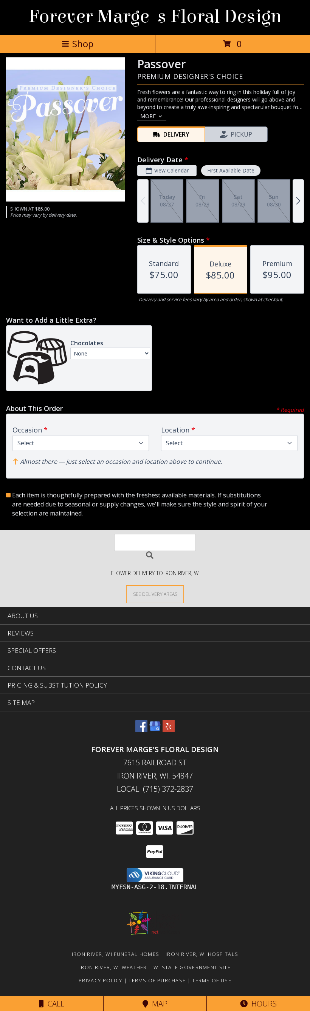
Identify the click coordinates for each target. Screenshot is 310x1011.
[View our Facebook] (141, 729)
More (148, 116)
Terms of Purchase (157, 980)
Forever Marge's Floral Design (155, 17)
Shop (82, 43)
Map (157, 1004)
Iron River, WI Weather (113, 967)
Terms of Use (211, 980)
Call (54, 1004)
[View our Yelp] (169, 729)
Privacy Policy (100, 980)
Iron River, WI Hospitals (202, 954)
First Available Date (230, 170)
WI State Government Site (192, 967)
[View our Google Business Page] (155, 729)
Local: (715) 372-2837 (155, 789)
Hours (262, 1004)
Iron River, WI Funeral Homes (115, 954)
